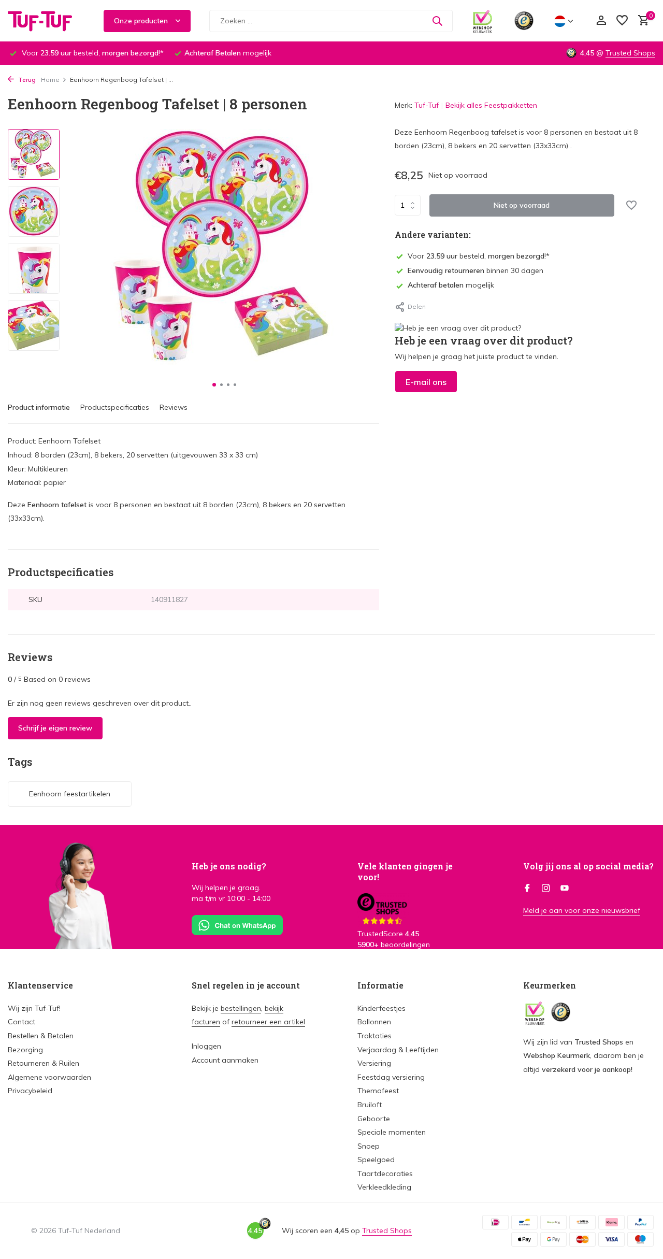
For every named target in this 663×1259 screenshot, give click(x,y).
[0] (641, 21)
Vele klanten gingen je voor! (405, 871)
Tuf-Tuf (426, 105)
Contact (21, 1021)
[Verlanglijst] (622, 21)
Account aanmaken (225, 1060)
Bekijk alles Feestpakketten (491, 105)
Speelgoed (376, 1159)
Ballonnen (374, 1021)
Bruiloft (369, 1104)
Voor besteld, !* (479, 256)
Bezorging (25, 1049)
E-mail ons (426, 382)
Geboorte (373, 1118)
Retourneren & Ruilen (43, 1063)
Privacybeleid (30, 1090)
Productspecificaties (114, 407)
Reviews (174, 407)
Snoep (368, 1146)
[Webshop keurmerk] (482, 20)
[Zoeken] (437, 21)
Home (50, 79)
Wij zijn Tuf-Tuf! (34, 1008)
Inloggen (206, 1046)
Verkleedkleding (384, 1187)
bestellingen (241, 1008)
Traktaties (374, 1035)
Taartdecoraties (385, 1173)
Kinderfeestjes (381, 1008)
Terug (26, 79)
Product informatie (39, 407)
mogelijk (451, 285)
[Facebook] (527, 888)
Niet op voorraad (522, 205)
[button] (214, 385)
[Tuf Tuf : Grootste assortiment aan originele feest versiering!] (46, 20)
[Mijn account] (601, 21)
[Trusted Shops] (524, 20)
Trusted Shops (630, 53)
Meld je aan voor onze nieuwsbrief (581, 910)
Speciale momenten (391, 1132)
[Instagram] (546, 888)
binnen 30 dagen (475, 270)
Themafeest (378, 1090)
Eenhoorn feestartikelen (69, 793)
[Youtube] (564, 888)
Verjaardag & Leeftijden (398, 1049)
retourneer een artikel (268, 1021)
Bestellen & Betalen (41, 1035)
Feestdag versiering (391, 1077)
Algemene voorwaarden (49, 1077)
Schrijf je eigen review (55, 728)
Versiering (374, 1063)
